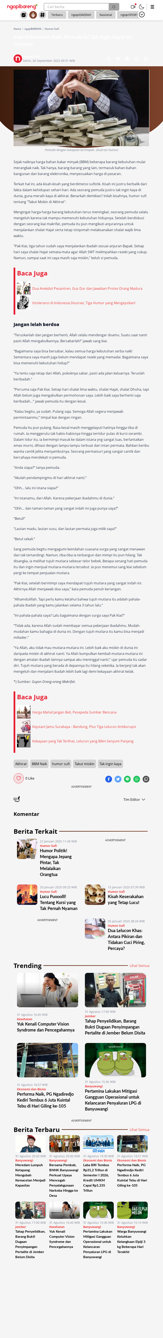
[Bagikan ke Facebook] (109, 59)
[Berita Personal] (33, 15)
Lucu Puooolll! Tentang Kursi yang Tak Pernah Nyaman (58, 903)
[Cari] (114, 6)
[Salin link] (146, 59)
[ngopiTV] (133, 6)
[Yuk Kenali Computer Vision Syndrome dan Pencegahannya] (47, 991)
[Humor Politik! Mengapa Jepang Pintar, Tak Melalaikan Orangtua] (27, 858)
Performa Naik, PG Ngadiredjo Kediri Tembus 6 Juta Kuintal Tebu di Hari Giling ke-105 (45, 1100)
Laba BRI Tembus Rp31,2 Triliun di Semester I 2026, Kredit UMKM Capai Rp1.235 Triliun (96, 1177)
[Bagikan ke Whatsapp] (137, 59)
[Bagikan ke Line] (128, 59)
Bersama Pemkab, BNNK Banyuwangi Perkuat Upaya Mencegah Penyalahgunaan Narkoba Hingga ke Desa (63, 1180)
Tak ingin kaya (110, 764)
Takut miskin (84, 764)
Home (17, 29)
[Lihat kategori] (142, 14)
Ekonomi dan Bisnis (31, 1089)
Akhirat (21, 764)
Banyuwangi (94, 1086)
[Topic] (42, 15)
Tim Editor (132, 799)
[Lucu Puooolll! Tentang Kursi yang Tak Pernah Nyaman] (27, 898)
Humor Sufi (52, 29)
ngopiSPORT (129, 15)
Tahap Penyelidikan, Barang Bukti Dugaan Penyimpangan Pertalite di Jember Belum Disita (115, 1027)
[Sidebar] (152, 7)
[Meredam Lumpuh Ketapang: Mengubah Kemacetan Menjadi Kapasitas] (30, 1143)
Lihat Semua (139, 965)
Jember (90, 1016)
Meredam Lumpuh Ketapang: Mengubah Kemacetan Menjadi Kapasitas (30, 1175)
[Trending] (24, 15)
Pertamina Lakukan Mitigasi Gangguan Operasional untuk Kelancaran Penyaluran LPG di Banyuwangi (97, 1244)
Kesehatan (24, 1019)
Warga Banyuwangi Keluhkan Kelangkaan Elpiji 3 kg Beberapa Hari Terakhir (131, 1242)
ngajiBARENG (32, 29)
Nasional (106, 15)
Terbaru (57, 15)
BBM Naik (39, 764)
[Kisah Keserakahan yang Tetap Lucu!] (95, 898)
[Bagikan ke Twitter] (118, 59)
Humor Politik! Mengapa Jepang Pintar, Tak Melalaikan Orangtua (56, 863)
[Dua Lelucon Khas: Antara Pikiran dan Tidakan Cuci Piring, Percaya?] (95, 935)
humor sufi (61, 764)
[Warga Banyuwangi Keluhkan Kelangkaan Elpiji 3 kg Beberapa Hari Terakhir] (132, 1210)
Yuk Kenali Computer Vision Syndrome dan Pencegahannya (61, 1239)
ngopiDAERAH (81, 15)
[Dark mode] (141, 6)
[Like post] (19, 778)
